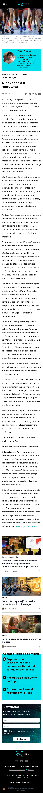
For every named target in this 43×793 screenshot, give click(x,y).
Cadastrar (21, 739)
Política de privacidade (13, 766)
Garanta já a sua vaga (26, 526)
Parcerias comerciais (17, 770)
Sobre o (31, 770)
